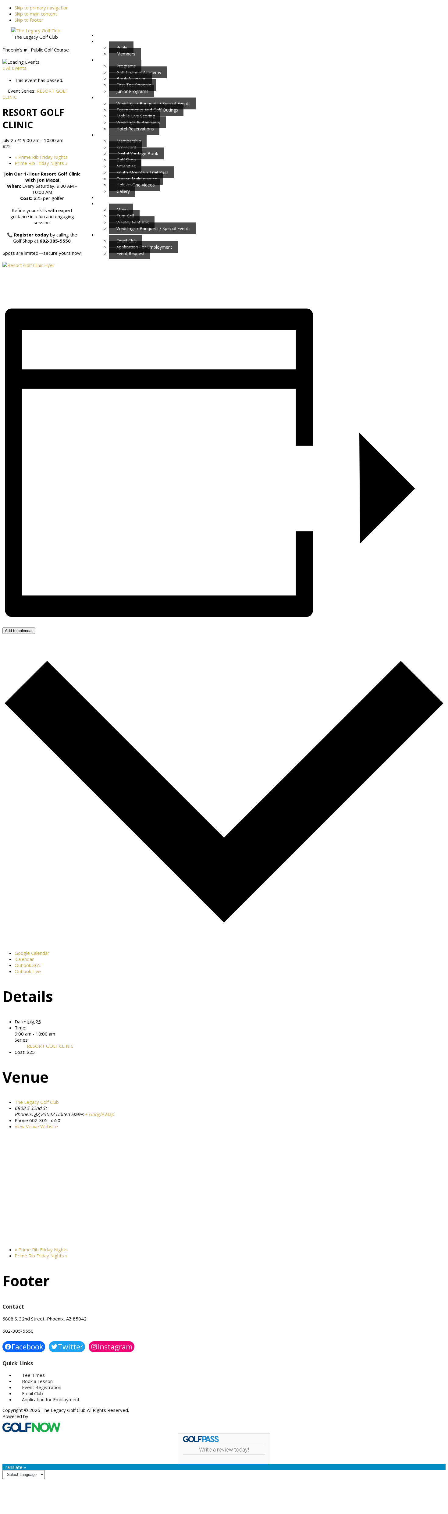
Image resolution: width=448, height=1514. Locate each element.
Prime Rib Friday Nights (41, 157)
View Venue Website (36, 1126)
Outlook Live (28, 971)
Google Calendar (32, 953)
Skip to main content (36, 14)
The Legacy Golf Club (37, 1102)
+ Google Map (99, 1114)
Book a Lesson (37, 1381)
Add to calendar (19, 630)
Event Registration (41, 1387)
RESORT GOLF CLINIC (50, 1046)
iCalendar (24, 959)
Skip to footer (29, 20)
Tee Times (33, 1375)
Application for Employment (51, 1399)
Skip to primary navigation (42, 8)
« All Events (14, 68)
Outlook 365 (28, 965)
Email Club (32, 1393)
